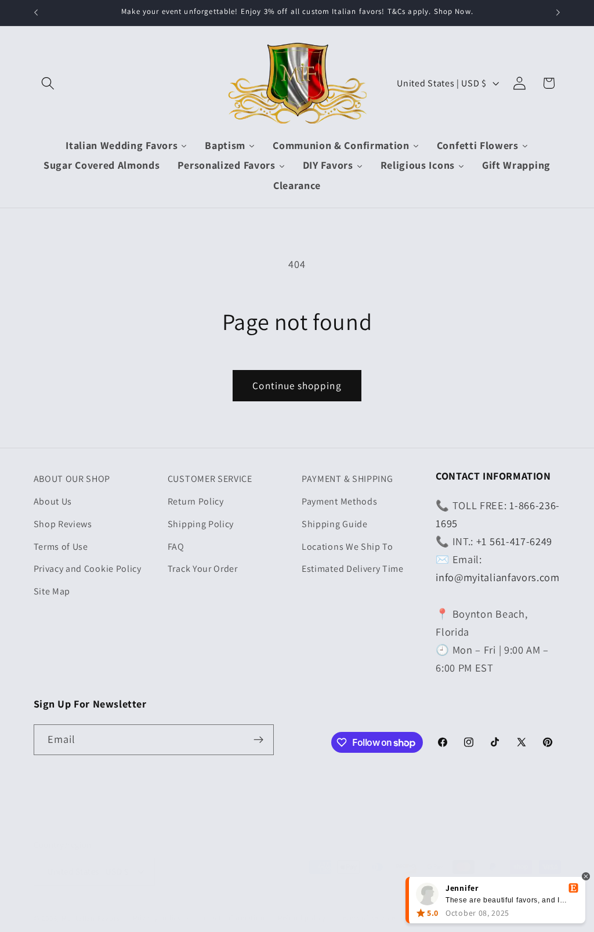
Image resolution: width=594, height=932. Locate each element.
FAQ (176, 547)
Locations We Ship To (347, 547)
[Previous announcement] (36, 13)
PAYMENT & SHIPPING (347, 479)
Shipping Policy (201, 524)
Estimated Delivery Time (353, 569)
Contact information (229, 918)
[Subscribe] (258, 740)
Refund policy (302, 918)
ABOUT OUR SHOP (72, 479)
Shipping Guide (335, 524)
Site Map (52, 591)
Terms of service (367, 918)
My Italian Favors (90, 918)
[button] (48, 83)
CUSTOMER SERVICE (210, 479)
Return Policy (196, 501)
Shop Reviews (63, 524)
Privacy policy (157, 918)
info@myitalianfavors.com (498, 577)
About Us (53, 501)
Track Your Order (203, 569)
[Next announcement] (558, 13)
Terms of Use (61, 547)
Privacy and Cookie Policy (88, 569)
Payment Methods (339, 501)
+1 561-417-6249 (514, 541)
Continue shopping (297, 385)
